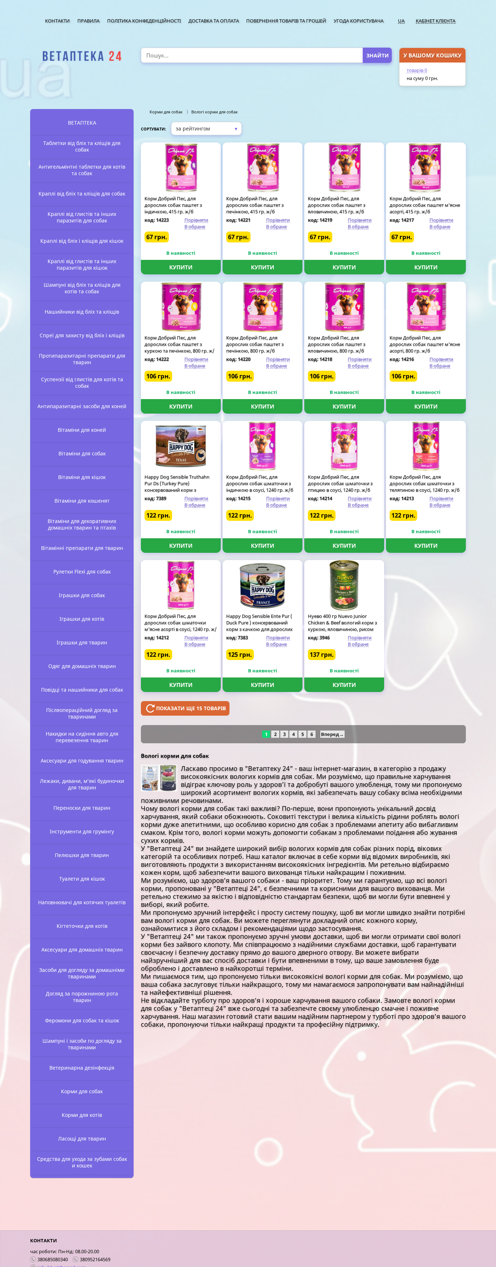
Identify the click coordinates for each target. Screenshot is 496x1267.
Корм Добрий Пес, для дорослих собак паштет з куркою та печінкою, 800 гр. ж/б (180, 347)
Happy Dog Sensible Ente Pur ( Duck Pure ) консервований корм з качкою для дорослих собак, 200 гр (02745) (259, 626)
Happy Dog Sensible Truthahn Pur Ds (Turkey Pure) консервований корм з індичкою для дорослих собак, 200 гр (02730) (180, 490)
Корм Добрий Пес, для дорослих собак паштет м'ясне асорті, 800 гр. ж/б (425, 344)
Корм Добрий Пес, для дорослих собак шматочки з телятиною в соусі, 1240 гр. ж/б (425, 483)
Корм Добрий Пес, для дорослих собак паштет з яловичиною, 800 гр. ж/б (336, 344)
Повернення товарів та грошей (286, 20)
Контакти (57, 20)
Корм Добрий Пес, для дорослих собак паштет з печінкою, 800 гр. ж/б (255, 344)
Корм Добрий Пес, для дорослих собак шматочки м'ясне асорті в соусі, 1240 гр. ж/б (181, 626)
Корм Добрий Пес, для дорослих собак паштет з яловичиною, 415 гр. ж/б (336, 205)
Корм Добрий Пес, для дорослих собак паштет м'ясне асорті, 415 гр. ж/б (425, 205)
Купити (180, 267)
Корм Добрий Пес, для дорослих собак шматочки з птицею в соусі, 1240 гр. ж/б (340, 483)
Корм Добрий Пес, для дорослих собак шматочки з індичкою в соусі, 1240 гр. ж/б (259, 483)
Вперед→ (332, 734)
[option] (82, 56)
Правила (88, 20)
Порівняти (196, 220)
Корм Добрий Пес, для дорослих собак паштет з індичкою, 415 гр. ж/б (173, 205)
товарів (417, 70)
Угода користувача (358, 20)
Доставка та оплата (213, 20)
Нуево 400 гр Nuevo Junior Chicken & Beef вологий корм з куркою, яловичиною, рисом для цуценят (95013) (342, 626)
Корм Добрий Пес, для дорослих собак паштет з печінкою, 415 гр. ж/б (255, 205)
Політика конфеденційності (144, 20)
